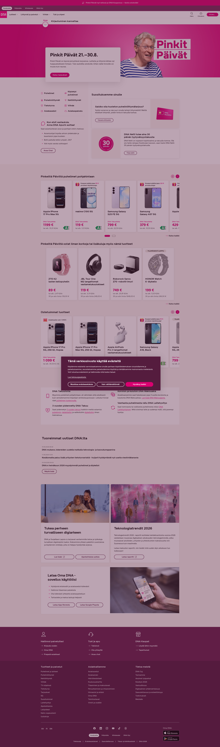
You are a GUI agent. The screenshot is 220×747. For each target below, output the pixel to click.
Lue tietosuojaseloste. (77, 377)
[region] (111, 373)
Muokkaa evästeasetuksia (81, 384)
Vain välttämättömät (111, 384)
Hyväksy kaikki (139, 384)
